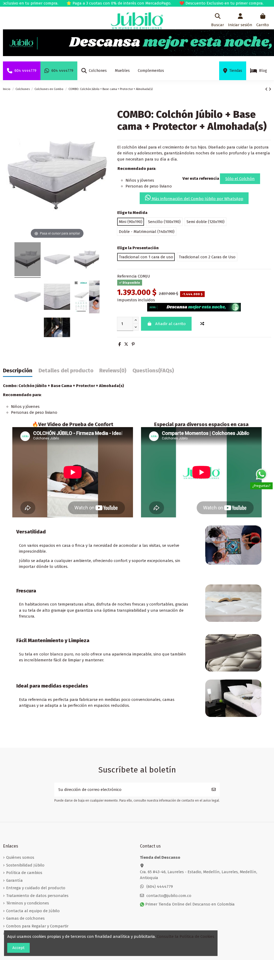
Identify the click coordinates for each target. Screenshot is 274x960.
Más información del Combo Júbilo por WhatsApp (197, 198)
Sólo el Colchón (240, 178)
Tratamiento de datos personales (37, 895)
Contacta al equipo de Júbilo (33, 910)
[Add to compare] (202, 324)
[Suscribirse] (214, 790)
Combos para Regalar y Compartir (37, 926)
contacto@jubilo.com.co (168, 895)
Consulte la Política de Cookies (185, 936)
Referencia (127, 276)
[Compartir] (119, 344)
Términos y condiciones (27, 903)
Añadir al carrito (170, 323)
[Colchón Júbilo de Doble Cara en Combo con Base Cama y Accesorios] (86, 260)
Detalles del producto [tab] (66, 371)
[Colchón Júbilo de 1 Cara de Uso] (57, 260)
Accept (18, 947)
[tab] (112, 372)
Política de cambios (24, 872)
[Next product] (270, 89)
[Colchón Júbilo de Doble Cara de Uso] (27, 297)
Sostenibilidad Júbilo (25, 865)
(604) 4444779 (159, 886)
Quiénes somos (20, 857)
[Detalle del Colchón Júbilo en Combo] (57, 297)
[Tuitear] (126, 344)
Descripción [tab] (17, 371)
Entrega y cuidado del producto (35, 887)
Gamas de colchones (25, 918)
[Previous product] (267, 89)
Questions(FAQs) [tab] (153, 371)
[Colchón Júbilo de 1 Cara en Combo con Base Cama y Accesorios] (27, 260)
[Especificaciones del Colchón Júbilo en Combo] (86, 297)
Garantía (14, 880)
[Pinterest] (133, 344)
